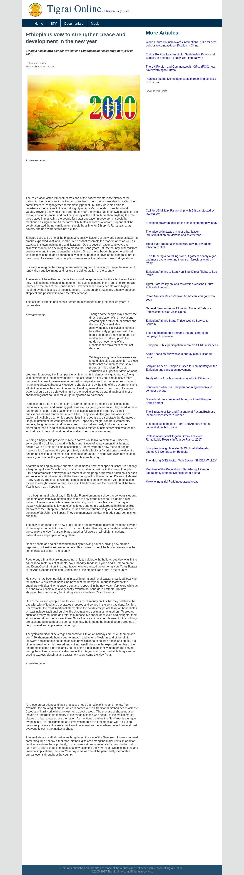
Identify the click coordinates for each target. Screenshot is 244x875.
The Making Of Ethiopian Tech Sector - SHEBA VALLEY (181, 460)
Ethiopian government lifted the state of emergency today (181, 222)
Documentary (73, 23)
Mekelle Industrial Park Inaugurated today (172, 481)
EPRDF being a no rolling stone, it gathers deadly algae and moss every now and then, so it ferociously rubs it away (181, 259)
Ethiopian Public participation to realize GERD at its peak (182, 345)
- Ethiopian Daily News (88, 11)
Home (38, 23)
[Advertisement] (82, 176)
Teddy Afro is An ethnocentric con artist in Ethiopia (177, 378)
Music (95, 23)
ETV (54, 23)
